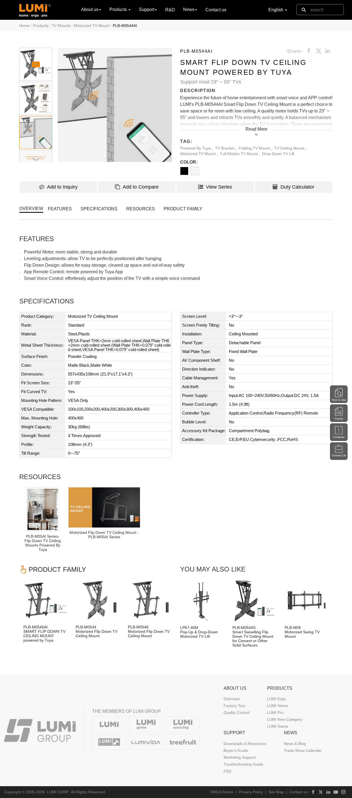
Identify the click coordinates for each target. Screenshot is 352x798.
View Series (219, 187)
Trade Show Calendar (303, 750)
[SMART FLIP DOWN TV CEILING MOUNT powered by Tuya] (45, 600)
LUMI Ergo (276, 699)
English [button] (276, 9)
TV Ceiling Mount (289, 148)
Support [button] (146, 9)
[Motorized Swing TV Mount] (307, 601)
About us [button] (89, 9)
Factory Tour (235, 705)
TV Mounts (61, 25)
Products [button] (118, 9)
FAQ (227, 771)
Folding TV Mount (255, 148)
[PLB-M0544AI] (104, 507)
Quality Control (236, 712)
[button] (115, 105)
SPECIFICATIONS (99, 208)
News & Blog (295, 743)
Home (24, 25)
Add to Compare (141, 187)
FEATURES (60, 208)
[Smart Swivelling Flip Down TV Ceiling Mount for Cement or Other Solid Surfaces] (254, 601)
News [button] (188, 9)
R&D (170, 9)
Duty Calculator (297, 187)
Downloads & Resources (245, 743)
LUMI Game (277, 726)
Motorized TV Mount (91, 25)
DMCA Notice (221, 792)
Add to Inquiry (62, 187)
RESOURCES (140, 208)
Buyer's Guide (236, 750)
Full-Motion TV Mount (239, 153)
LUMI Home (277, 705)
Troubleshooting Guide (243, 764)
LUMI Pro (275, 712)
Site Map (276, 792)
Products (40, 25)
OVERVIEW (31, 208)
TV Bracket (225, 148)
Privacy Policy (251, 792)
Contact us (215, 9)
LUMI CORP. (58, 792)
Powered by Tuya (196, 148)
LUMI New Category (284, 719)
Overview (232, 699)
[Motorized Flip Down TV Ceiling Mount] (98, 600)
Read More (256, 129)
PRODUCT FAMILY (183, 208)
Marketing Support (240, 757)
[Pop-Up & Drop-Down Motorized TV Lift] (202, 601)
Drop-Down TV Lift (278, 153)
